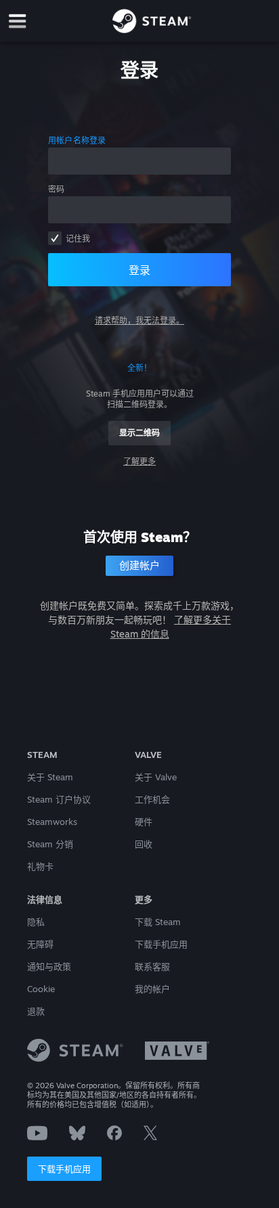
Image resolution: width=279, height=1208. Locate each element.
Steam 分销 (50, 843)
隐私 (36, 921)
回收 (143, 843)
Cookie (41, 988)
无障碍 (40, 944)
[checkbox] (55, 238)
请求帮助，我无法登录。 (139, 320)
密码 (56, 189)
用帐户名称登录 (77, 140)
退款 (36, 1011)
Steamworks (52, 821)
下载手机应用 (64, 1168)
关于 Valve (156, 776)
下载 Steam (158, 921)
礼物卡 (40, 866)
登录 (139, 270)
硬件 (143, 821)
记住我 (78, 238)
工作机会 (152, 799)
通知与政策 (49, 966)
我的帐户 (152, 988)
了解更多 (139, 461)
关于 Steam (50, 776)
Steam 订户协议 (59, 799)
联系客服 (152, 966)
